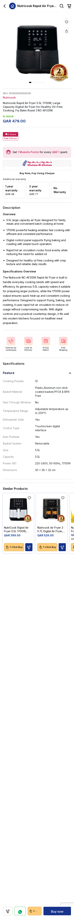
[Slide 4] (37, 82)
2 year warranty (35, 190)
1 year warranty (11, 190)
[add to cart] (8, 911)
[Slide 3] (35, 82)
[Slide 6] (42, 82)
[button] (28, 547)
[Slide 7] (44, 82)
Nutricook (9, 97)
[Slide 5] (39, 82)
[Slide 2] (33, 82)
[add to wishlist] (67, 22)
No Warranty (60, 190)
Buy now (57, 911)
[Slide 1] (30, 82)
